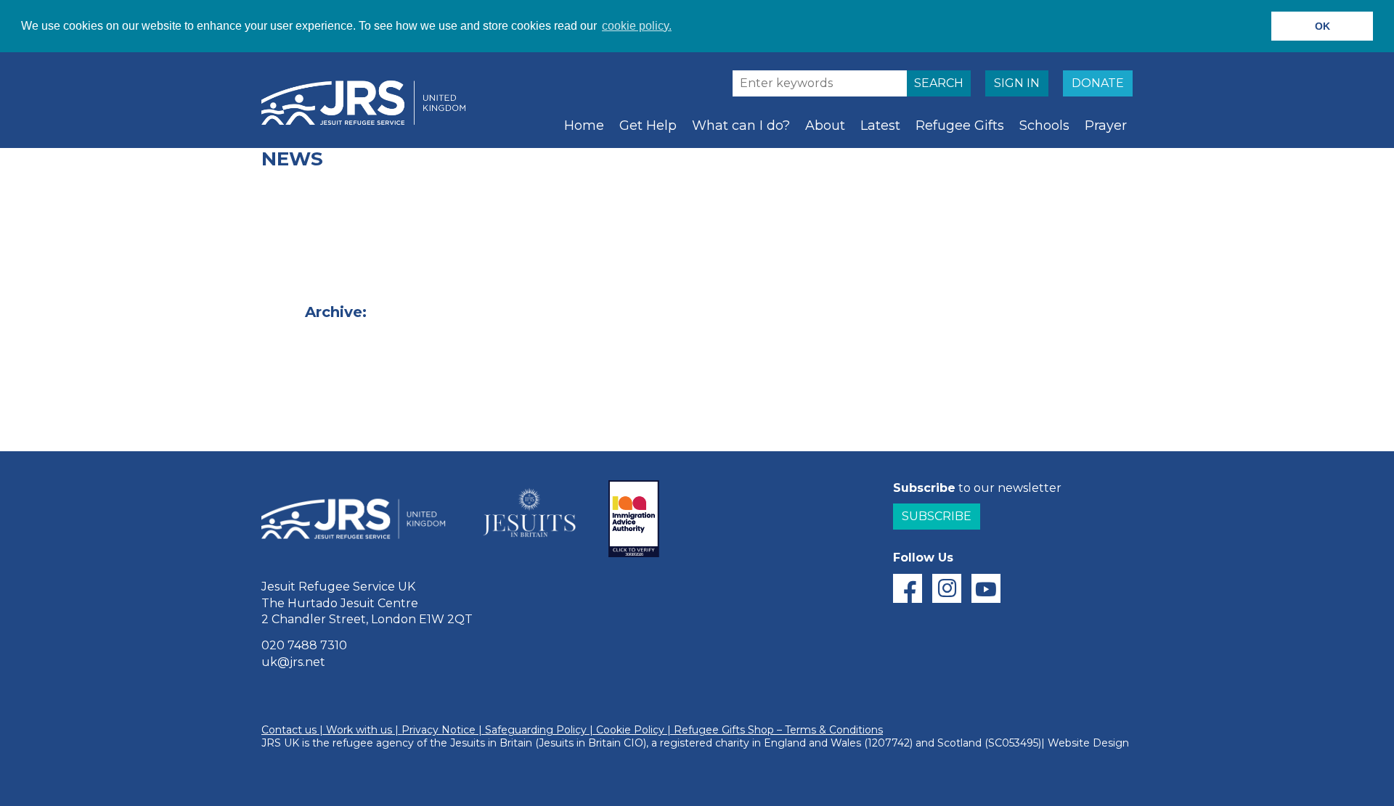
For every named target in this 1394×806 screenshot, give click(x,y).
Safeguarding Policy (536, 729)
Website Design (1088, 742)
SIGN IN (1017, 83)
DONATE (1098, 83)
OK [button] (1322, 26)
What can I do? (741, 125)
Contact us (289, 729)
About (825, 125)
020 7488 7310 (304, 645)
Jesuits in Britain (491, 742)
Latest (880, 125)
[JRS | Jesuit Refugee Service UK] (370, 103)
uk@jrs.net (293, 662)
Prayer (1106, 125)
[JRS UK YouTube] (985, 588)
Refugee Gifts (960, 125)
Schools (1044, 125)
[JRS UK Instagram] (946, 588)
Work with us (359, 729)
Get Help (648, 125)
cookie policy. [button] (637, 26)
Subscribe (936, 516)
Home (584, 125)
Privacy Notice (439, 729)
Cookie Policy (630, 729)
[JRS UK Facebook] (907, 588)
